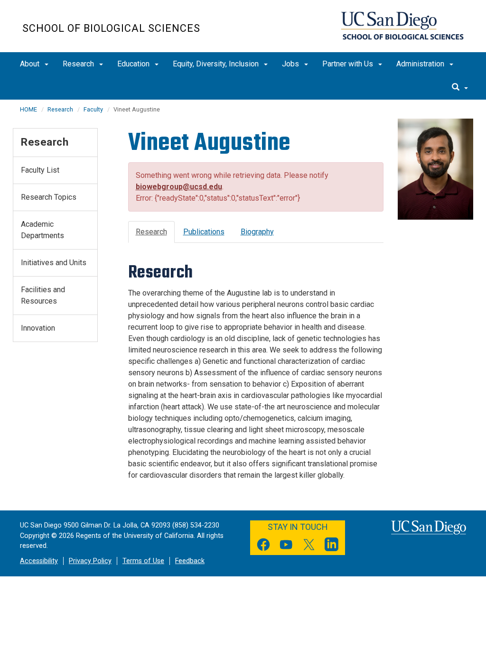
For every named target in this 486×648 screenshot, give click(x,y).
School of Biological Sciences (111, 28)
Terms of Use (143, 561)
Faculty (93, 109)
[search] (460, 88)
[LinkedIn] (332, 546)
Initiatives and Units (53, 262)
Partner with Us (348, 63)
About (30, 63)
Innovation (38, 328)
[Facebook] (263, 546)
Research (79, 63)
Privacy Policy (90, 561)
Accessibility (39, 561)
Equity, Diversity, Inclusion (217, 63)
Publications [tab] (203, 231)
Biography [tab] (257, 231)
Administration (421, 63)
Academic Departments (42, 230)
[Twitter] (309, 546)
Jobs (291, 63)
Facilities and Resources (43, 295)
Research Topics (48, 197)
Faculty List (40, 170)
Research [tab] (151, 231)
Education (134, 63)
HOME (28, 109)
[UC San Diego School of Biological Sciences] (402, 25)
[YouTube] (286, 546)
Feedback (190, 561)
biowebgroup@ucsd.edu (179, 186)
